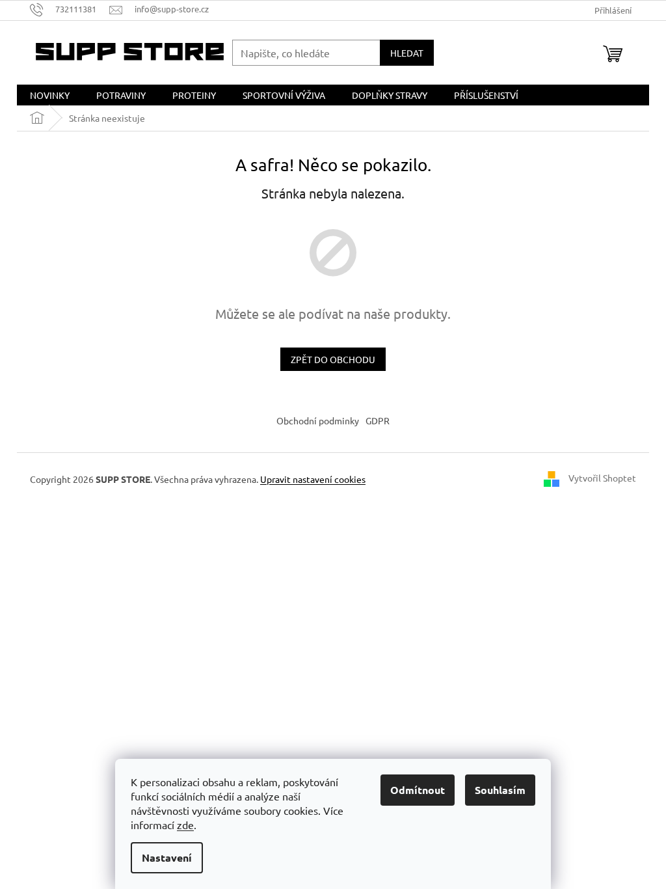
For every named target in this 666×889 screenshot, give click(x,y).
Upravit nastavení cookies (313, 479)
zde (185, 824)
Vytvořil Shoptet (602, 478)
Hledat (406, 53)
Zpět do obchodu (333, 359)
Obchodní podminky (317, 420)
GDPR (378, 420)
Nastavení (167, 857)
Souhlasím (500, 790)
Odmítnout (417, 790)
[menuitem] (50, 95)
